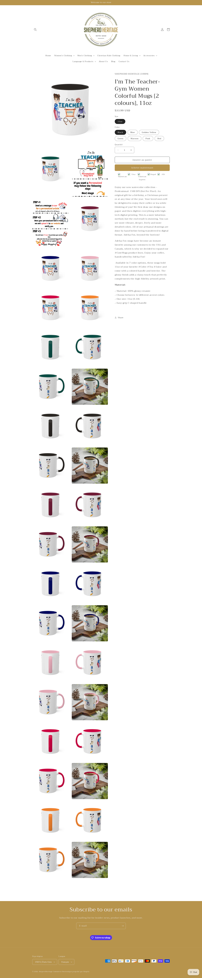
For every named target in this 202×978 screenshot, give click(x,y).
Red (159, 138)
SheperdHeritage (46, 971)
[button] (35, 30)
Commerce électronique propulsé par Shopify (71, 971)
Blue (132, 132)
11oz (120, 121)
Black (120, 132)
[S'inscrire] (123, 926)
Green (120, 138)
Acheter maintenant (142, 168)
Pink (148, 138)
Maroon (135, 138)
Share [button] (120, 317)
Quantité (119, 144)
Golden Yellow (149, 132)
